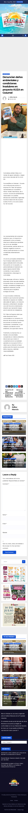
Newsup (23, 794)
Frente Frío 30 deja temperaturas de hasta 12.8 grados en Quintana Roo (9, 393)
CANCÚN (6, 423)
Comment (6, 484)
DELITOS (10, 423)
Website (5, 532)
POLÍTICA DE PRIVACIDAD (10, 809)
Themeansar (14, 796)
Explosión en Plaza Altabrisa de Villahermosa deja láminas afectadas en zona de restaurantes (14, 805)
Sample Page (20, 809)
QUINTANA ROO (6, 74)
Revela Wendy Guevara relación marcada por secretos (14, 664)
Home (11, 800)
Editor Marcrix (13, 97)
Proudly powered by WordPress (9, 794)
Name (5, 515)
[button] (23, 35)
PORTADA (6, 442)
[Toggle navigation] (13, 35)
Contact (16, 800)
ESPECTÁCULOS (7, 660)
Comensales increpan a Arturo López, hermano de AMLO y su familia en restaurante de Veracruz (12, 765)
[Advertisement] (14, 52)
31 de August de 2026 (11, 650)
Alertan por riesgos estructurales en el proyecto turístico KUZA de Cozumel (19, 393)
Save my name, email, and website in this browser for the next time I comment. (13, 546)
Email (5, 523)
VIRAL (16, 677)
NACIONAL (6, 677)
